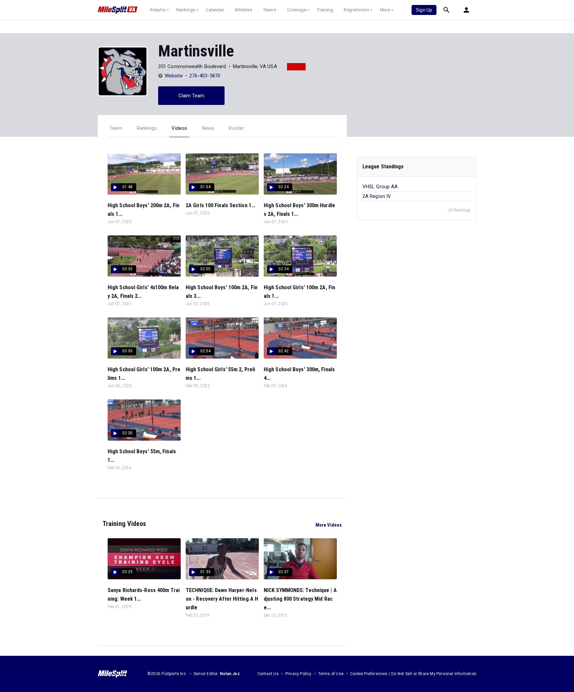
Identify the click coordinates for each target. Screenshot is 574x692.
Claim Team (191, 96)
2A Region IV (376, 196)
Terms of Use (330, 673)
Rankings (185, 9)
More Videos (329, 525)
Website (174, 76)
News (208, 128)
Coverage (296, 9)
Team (116, 128)
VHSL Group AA (380, 187)
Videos (179, 128)
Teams (269, 9)
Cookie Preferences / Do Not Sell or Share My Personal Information (413, 673)
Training (325, 9)
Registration (356, 9)
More (385, 9)
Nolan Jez (230, 673)
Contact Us (268, 673)
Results (157, 9)
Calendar (215, 9)
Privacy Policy (298, 673)
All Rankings (459, 210)
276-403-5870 (204, 76)
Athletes (243, 9)
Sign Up (424, 10)
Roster (236, 128)
